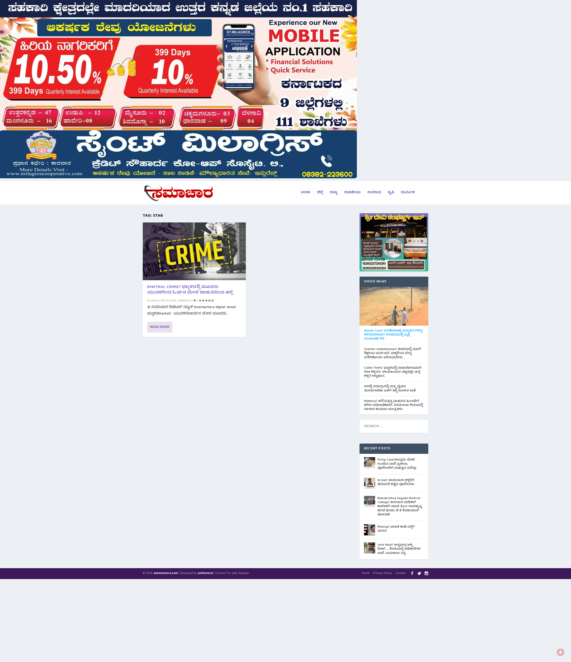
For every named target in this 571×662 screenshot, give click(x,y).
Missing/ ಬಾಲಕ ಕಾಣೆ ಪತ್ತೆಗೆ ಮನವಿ (395, 529)
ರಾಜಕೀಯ (352, 193)
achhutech (205, 573)
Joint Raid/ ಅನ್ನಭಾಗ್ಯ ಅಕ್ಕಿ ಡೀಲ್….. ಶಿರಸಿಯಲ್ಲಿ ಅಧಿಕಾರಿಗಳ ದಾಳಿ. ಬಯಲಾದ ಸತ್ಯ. (398, 549)
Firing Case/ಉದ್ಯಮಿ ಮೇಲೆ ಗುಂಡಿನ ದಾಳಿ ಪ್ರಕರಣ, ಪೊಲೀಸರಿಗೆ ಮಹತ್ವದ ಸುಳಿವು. (397, 464)
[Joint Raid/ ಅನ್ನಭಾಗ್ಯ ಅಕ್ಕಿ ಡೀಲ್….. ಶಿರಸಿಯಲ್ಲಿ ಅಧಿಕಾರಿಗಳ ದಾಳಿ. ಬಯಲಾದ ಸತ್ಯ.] (369, 547)
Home (305, 193)
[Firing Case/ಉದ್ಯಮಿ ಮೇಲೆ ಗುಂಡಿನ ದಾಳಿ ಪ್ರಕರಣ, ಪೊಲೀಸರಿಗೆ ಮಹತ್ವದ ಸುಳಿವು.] (369, 462)
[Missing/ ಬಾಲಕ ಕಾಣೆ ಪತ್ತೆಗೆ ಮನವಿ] (369, 529)
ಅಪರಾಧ (374, 193)
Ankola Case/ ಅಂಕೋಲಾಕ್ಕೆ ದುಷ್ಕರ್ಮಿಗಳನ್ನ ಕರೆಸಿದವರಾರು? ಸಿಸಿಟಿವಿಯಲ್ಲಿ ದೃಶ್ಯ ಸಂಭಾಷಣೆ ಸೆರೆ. (393, 335)
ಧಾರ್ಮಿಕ (408, 193)
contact (400, 573)
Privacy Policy (382, 573)
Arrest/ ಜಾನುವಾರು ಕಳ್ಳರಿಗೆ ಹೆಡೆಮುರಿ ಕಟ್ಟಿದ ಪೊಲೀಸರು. (396, 482)
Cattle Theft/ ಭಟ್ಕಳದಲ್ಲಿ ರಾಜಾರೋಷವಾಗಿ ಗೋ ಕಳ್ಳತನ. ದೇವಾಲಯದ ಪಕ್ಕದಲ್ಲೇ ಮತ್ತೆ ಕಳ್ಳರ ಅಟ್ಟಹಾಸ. (393, 372)
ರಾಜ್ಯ (333, 193)
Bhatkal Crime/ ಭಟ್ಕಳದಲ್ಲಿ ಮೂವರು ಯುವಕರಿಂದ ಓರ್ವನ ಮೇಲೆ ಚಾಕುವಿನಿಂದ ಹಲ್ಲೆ (190, 290)
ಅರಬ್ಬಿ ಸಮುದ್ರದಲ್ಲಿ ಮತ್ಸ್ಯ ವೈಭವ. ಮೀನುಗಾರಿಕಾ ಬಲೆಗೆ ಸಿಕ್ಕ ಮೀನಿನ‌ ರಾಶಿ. (390, 388)
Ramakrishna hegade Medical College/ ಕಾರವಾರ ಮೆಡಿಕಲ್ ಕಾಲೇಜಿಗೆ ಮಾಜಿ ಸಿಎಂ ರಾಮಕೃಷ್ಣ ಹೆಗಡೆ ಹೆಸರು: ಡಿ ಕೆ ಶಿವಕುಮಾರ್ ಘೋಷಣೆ (399, 506)
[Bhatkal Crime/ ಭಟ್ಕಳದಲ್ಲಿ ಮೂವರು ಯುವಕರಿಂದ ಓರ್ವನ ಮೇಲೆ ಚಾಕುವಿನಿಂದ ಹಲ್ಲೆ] (194, 251)
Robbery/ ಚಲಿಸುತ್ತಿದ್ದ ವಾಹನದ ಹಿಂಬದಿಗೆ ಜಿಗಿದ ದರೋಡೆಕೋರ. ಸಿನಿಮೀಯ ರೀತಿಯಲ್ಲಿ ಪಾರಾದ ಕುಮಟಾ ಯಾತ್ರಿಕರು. (393, 405)
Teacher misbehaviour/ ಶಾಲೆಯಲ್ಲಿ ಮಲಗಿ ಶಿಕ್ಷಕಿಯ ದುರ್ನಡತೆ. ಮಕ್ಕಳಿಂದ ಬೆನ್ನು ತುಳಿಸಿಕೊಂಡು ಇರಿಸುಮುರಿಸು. (392, 353)
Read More (160, 327)
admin (155, 300)
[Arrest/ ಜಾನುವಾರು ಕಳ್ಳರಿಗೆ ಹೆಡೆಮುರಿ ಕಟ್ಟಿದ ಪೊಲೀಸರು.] (369, 483)
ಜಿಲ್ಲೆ (320, 193)
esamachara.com (165, 573)
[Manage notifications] (560, 652)
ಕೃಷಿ (391, 193)
